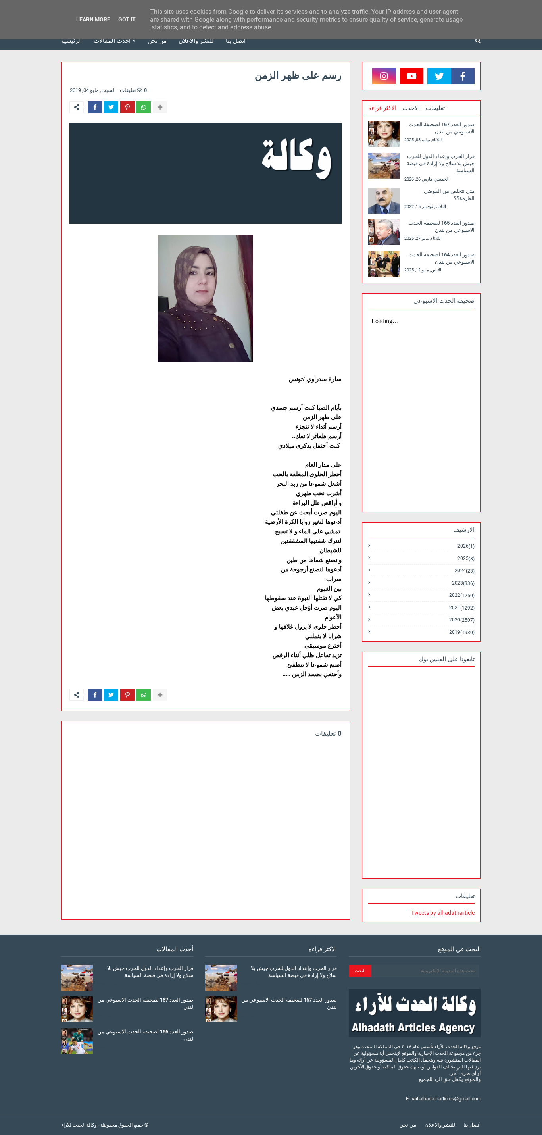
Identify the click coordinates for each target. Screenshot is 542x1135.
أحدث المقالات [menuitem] (112, 40)
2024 (465, 571)
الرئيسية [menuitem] (71, 40)
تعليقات (435, 108)
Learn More (93, 19)
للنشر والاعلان (440, 1125)
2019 (462, 632)
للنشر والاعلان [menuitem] (196, 40)
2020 (462, 620)
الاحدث (411, 108)
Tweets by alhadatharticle (443, 913)
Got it (127, 19)
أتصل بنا (472, 1125)
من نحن (408, 1125)
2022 (462, 595)
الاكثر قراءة (382, 108)
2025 (466, 559)
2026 (466, 546)
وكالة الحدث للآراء (79, 1125)
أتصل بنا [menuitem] (236, 40)
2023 (463, 583)
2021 (462, 608)
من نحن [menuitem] (157, 40)
